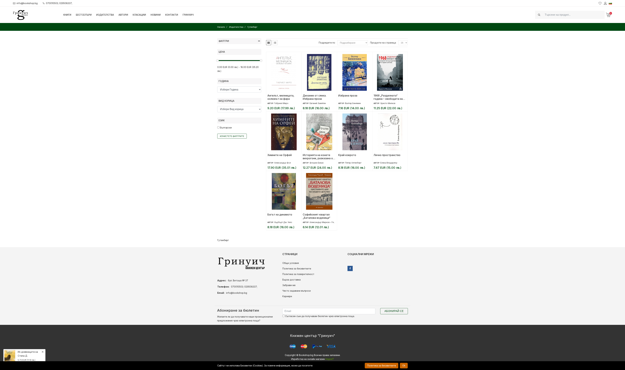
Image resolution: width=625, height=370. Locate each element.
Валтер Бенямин (353, 103)
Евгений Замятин (318, 103)
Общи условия (290, 263)
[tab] (268, 42)
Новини (156, 14)
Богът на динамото (279, 214)
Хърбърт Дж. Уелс (283, 222)
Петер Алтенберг (353, 163)
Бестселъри (84, 14)
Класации (139, 14)
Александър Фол (282, 163)
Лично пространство (387, 155)
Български (225, 127)
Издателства (105, 14)
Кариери (287, 296)
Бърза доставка (291, 279)
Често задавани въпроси (296, 290)
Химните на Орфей (279, 155)
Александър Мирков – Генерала (325, 222)
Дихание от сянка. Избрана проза (314, 97)
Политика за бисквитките (296, 268)
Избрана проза (347, 95)
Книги (67, 14)
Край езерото (347, 155)
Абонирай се (394, 311)
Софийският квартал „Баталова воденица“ (316, 216)
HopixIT (330, 359)
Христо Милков (387, 103)
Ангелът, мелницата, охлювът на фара (280, 97)
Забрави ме (288, 285)
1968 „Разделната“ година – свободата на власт (388, 97)
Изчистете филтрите (232, 136)
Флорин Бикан (317, 163)
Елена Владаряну (388, 163)
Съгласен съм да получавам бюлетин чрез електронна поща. (320, 316)
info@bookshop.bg (27, 3)
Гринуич (188, 14)
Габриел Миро (281, 103)
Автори (123, 14)
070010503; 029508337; (59, 3)
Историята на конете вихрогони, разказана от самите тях (318, 156)
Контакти (171, 14)
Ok (403, 365)
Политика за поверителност (298, 274)
